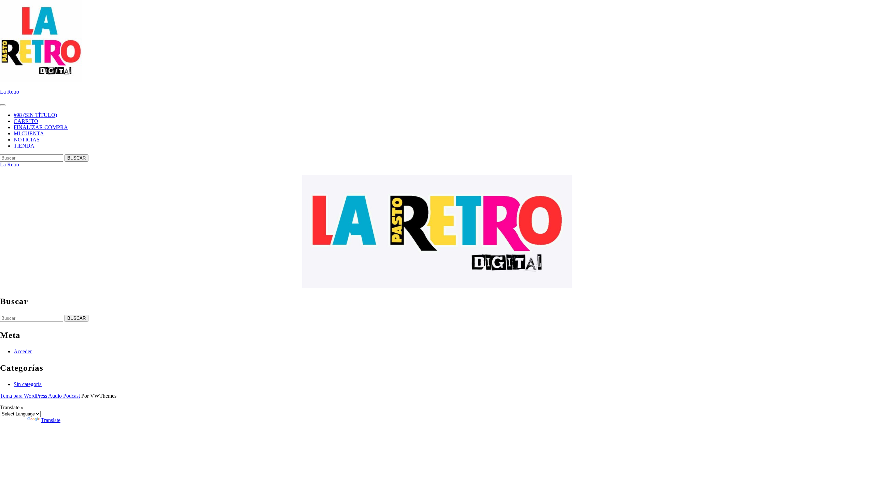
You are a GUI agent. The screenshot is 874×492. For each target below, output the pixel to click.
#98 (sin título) (35, 115)
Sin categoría (28, 384)
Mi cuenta (29, 133)
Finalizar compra (41, 127)
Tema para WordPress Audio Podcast (40, 396)
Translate (50, 420)
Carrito (26, 121)
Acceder (23, 351)
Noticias (27, 139)
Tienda (24, 146)
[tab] (2, 105)
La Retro (9, 92)
